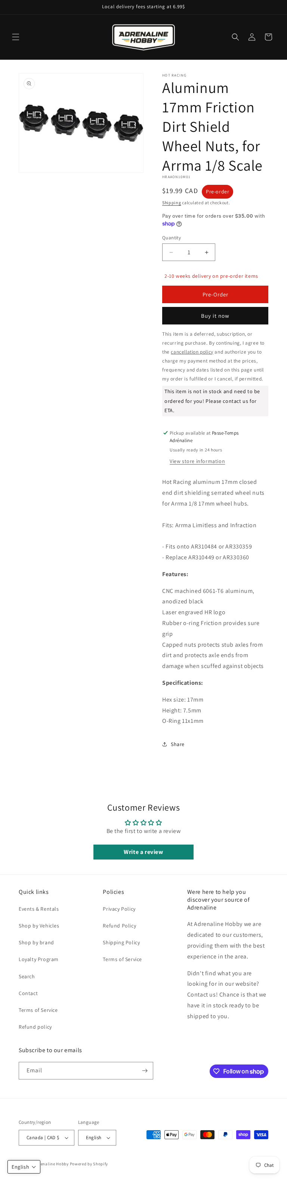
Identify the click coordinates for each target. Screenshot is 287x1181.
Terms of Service (38, 1010)
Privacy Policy (119, 908)
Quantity (171, 237)
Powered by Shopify (89, 1163)
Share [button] (178, 744)
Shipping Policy (121, 942)
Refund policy (35, 1026)
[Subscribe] (144, 1070)
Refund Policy (119, 925)
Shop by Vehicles (39, 925)
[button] (15, 37)
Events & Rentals (39, 908)
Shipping (171, 202)
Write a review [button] (143, 852)
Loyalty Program (39, 959)
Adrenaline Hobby (51, 1163)
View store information (197, 461)
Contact (28, 993)
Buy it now (215, 315)
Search (27, 976)
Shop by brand (36, 942)
